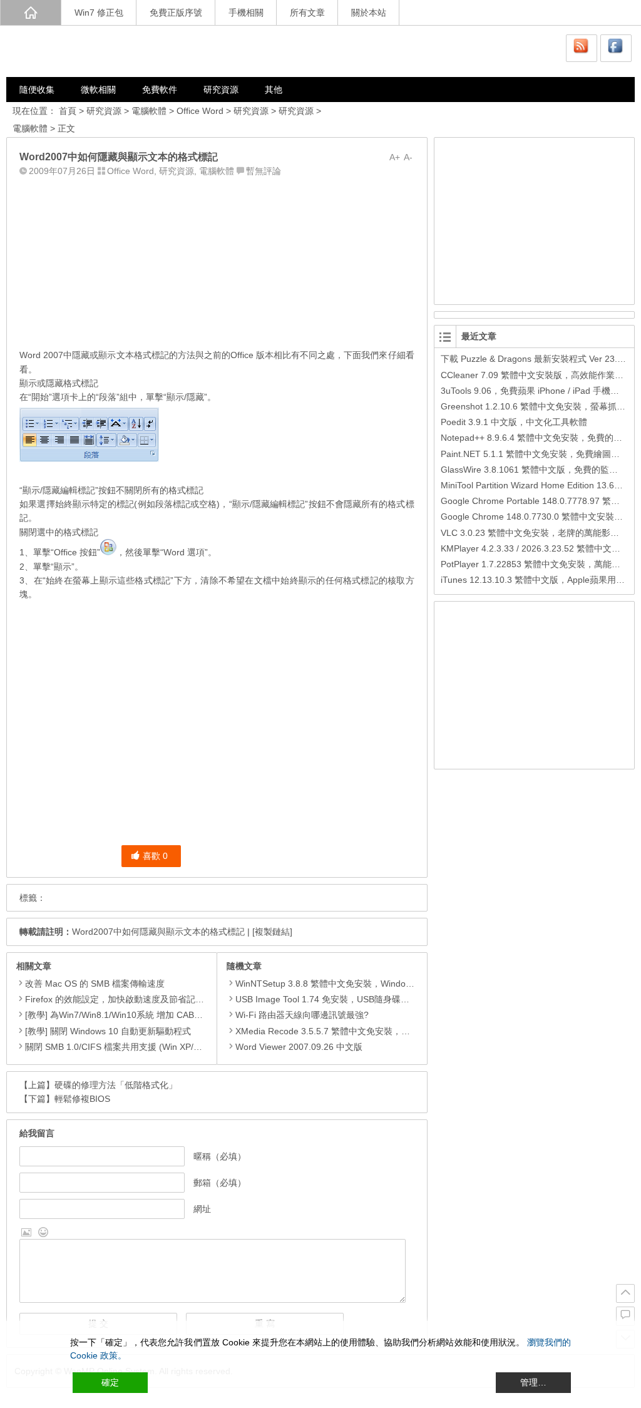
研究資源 (220, 90)
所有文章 (307, 13)
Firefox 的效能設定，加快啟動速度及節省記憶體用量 (127, 999)
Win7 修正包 (98, 13)
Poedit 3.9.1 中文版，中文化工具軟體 (514, 422)
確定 (110, 1382)
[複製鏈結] (272, 932)
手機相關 (246, 13)
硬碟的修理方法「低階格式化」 (115, 1085)
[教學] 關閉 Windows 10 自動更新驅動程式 (108, 1031)
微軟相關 (98, 90)
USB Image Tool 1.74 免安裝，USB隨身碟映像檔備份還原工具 (357, 999)
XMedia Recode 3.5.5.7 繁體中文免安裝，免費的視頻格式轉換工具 (366, 1031)
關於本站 (368, 13)
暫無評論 (263, 171)
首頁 (67, 111)
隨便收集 (36, 90)
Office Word (200, 111)
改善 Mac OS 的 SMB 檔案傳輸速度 (95, 984)
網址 (202, 1209)
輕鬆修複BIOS (82, 1099)
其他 (273, 90)
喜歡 (155, 856)
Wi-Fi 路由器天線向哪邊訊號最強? (302, 1015)
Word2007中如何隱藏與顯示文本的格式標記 (158, 932)
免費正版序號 (176, 13)
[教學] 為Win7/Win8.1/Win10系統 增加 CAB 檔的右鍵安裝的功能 (150, 1015)
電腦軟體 (149, 111)
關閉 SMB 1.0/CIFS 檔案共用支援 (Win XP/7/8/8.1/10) (131, 1047)
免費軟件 (159, 90)
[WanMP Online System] (81, 51)
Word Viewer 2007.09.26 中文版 (298, 1047)
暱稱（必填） (219, 1156)
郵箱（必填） (219, 1183)
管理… (533, 1382)
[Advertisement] (216, 260)
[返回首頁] (30, 12)
